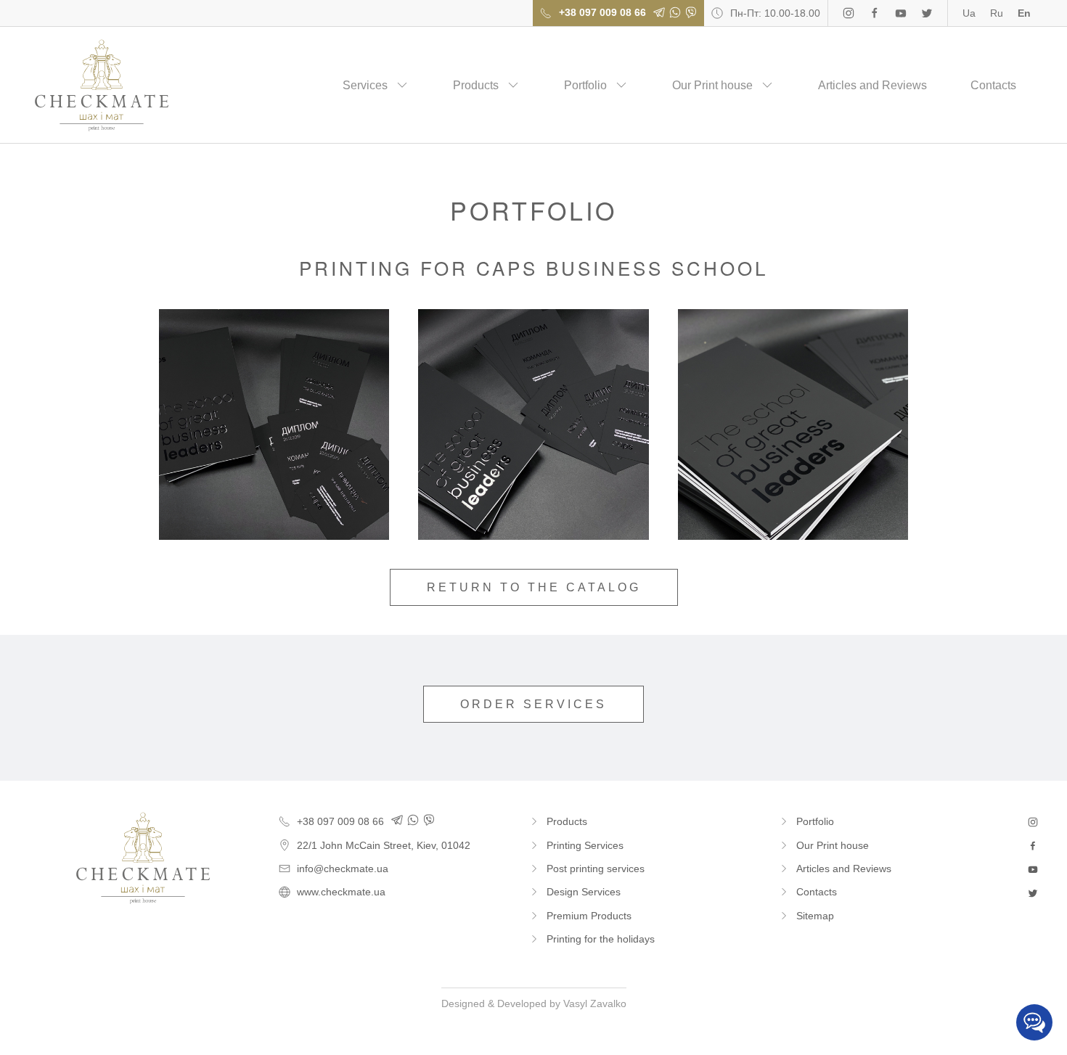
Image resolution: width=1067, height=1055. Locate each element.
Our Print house (712, 85)
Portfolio (585, 85)
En (1024, 13)
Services (365, 85)
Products (476, 85)
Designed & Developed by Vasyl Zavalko (533, 1003)
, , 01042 (383, 845)
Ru (996, 13)
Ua (969, 13)
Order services (533, 704)
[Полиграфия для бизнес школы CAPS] (274, 424)
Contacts (993, 85)
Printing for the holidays (601, 939)
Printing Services (585, 845)
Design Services (584, 892)
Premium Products (589, 915)
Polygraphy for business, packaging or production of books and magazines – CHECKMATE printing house (101, 85)
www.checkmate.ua (341, 892)
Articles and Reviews (872, 85)
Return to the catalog (534, 587)
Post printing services (596, 868)
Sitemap (815, 915)
